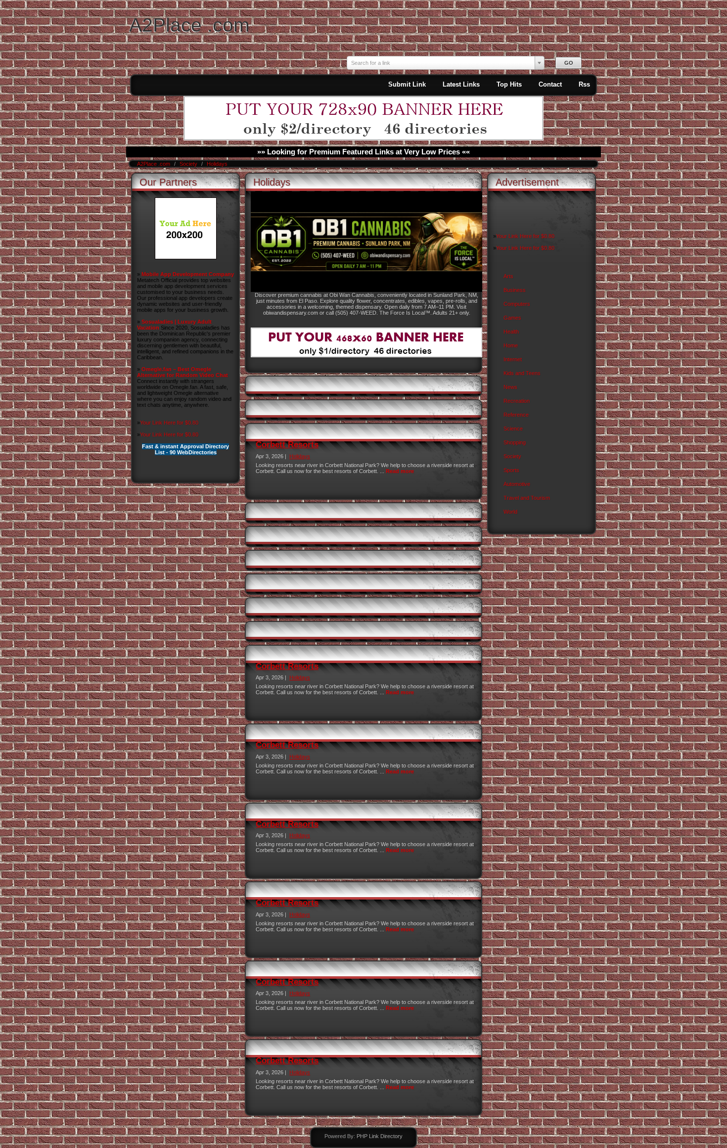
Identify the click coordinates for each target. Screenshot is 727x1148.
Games (512, 318)
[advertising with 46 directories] (186, 257)
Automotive (516, 484)
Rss (584, 84)
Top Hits (509, 84)
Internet (512, 359)
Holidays (217, 164)
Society (189, 164)
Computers (516, 304)
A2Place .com (189, 25)
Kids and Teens (522, 373)
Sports (511, 470)
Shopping (514, 442)
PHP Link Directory (380, 1136)
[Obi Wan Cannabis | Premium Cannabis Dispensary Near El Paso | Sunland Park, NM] (366, 290)
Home (510, 345)
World (510, 512)
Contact (550, 84)
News (510, 387)
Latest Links (461, 84)
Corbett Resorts (287, 444)
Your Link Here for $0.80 (169, 423)
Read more (400, 471)
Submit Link (407, 84)
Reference (516, 415)
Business (514, 290)
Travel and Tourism (526, 498)
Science (513, 428)
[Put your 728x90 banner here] (363, 139)
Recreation (516, 401)
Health (511, 332)
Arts (508, 276)
